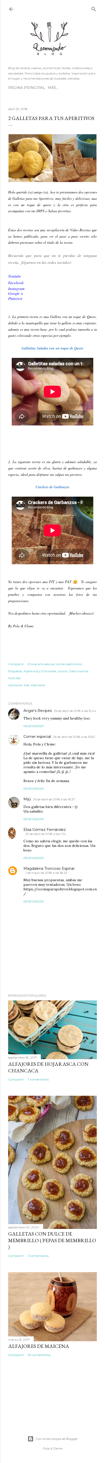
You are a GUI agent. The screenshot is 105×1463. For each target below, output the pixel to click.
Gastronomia (78, 671)
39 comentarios (39, 1355)
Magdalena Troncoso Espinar (49, 868)
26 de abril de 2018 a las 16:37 (54, 799)
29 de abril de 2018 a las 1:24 (45, 834)
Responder (33, 726)
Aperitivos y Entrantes (39, 671)
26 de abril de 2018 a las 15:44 (75, 711)
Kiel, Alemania (34, 685)
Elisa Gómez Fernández (44, 829)
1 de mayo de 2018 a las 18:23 (46, 873)
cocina (62, 671)
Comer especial (37, 736)
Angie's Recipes (37, 710)
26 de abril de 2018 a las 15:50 (74, 737)
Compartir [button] (16, 664)
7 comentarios (38, 1079)
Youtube (14, 678)
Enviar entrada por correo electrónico (55, 664)
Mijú (27, 799)
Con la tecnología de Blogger (57, 1439)
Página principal (26, 87)
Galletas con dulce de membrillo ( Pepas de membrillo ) (52, 1240)
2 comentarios (38, 1256)
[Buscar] (94, 8)
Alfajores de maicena (38, 1346)
